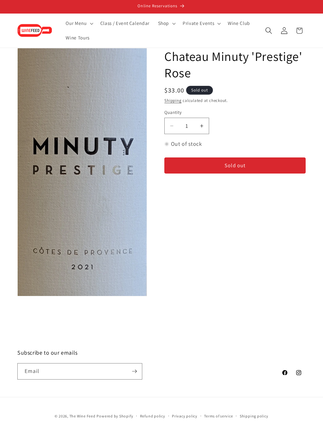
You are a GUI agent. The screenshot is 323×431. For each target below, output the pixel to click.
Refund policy (152, 416)
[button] (79, 23)
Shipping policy (254, 416)
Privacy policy (184, 416)
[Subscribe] (134, 371)
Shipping (172, 100)
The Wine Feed (82, 416)
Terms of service (218, 416)
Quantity (173, 112)
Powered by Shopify (115, 416)
